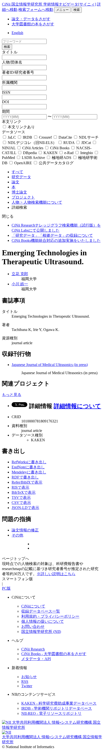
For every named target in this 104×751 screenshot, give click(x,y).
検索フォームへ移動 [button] (35, 9)
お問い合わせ (33, 626)
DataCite (65, 137)
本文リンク (11, 122)
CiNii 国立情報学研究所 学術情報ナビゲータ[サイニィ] (49, 4)
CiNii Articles (32, 148)
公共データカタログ (56, 163)
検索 (77, 10)
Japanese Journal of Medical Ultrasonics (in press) (50, 365)
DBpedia (30, 153)
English (17, 33)
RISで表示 (20, 487)
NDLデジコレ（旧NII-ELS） (32, 143)
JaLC (12, 137)
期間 (6, 111)
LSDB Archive (33, 158)
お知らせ (29, 677)
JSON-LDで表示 (25, 508)
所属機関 (9, 82)
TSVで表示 (21, 497)
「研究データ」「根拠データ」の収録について (52, 235)
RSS (24, 681)
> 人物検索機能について (41, 202)
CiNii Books (59, 148)
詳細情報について (77, 406)
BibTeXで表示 (24, 492)
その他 (17, 535)
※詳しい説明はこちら (56, 574)
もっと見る (11, 395)
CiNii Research (33, 649)
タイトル (9, 52)
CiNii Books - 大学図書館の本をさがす (53, 654)
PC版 (6, 588)
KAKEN (51, 153)
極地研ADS (61, 158)
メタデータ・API (36, 659)
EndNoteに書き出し (28, 467)
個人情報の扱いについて (42, 621)
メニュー (62, 10)
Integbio (86, 153)
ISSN (6, 92)
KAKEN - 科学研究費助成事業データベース (59, 703)
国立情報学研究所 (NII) (41, 631)
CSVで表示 (21, 503)
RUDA (68, 143)
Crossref (45, 137)
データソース (13, 132)
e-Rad (68, 153)
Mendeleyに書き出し (29, 472)
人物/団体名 (12, 62)
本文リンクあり (21, 127)
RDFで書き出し (25, 477)
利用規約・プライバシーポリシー (50, 616)
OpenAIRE (23, 163)
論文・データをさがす (31, 19)
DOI (5, 102)
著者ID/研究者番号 (18, 72)
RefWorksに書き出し (29, 462)
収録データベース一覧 (40, 611)
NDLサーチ (88, 137)
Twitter (26, 686)
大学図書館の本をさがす (33, 24)
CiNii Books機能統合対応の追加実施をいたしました (56, 240)
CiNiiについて (33, 606)
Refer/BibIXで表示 (27, 482)
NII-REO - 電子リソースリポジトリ (51, 713)
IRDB (27, 137)
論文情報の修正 (25, 530)
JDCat (86, 143)
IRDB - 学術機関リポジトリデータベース (56, 708)
